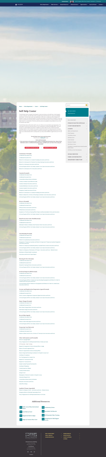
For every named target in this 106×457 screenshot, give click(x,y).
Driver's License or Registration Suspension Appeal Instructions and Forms (34, 295)
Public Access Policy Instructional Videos (30, 407)
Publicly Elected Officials (76, 123)
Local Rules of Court (27, 411)
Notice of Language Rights (24, 339)
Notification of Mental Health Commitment (28, 252)
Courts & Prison (92, 4)
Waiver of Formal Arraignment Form (26, 348)
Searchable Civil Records (51, 411)
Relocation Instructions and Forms (26, 381)
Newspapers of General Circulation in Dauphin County (30, 375)
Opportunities (83, 4)
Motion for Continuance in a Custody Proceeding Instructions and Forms (34, 159)
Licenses (100, 4)
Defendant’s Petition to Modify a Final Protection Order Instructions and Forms (35, 224)
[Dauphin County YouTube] (31, 451)
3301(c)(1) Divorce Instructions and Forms (27, 207)
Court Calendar (71, 139)
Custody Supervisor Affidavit (25, 368)
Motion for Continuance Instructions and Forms (29, 164)
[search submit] (86, 105)
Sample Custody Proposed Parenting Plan (27, 364)
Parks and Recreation (75, 157)
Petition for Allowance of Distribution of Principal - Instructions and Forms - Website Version (38, 250)
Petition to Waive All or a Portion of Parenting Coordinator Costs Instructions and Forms (37, 194)
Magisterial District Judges (28, 415)
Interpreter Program (72, 142)
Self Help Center (71, 111)
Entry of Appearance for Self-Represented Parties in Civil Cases (32, 394)
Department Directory (75, 159)
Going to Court (22, 372)
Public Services (54, 4)
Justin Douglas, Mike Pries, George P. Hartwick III (85, 1)
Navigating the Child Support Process (52, 419)
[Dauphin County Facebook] (28, 451)
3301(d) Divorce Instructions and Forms (27, 209)
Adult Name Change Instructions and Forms (28, 309)
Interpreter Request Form (24, 377)
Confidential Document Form (25, 157)
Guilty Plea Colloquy (23, 383)
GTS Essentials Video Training (52, 415)
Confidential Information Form (25, 155)
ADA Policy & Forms (72, 144)
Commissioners (65, 1)
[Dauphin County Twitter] (34, 451)
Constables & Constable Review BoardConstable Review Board (77, 147)
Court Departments (74, 126)
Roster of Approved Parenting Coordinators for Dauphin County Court (34, 352)
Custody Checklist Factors (24, 370)
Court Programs (71, 133)
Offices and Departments (73, 131)
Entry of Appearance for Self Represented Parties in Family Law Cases (33, 341)
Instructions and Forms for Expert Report (27, 254)
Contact (31, 454)
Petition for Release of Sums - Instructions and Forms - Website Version (34, 390)
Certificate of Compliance (24, 355)
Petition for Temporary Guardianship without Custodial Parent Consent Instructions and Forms (39, 245)
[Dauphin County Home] (31, 436)
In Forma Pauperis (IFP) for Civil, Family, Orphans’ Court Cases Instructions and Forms (37, 166)
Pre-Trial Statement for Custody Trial (27, 357)
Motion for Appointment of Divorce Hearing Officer (29, 350)
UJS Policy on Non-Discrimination (75, 149)
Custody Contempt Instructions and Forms (28, 183)
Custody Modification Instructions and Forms (28, 186)
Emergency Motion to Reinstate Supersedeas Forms (30, 392)
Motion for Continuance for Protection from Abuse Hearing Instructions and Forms (36, 162)
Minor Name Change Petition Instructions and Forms (30, 307)
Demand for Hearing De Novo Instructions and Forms (30, 265)
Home (20, 106)
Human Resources (64, 4)
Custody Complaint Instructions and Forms (28, 188)
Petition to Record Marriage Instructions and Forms (30, 321)
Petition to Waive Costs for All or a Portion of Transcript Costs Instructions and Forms (37, 333)
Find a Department (44, 4)
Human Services (74, 4)
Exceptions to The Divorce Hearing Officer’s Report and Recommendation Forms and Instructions (39, 212)
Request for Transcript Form (25, 361)
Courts (36, 106)
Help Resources (71, 113)
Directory (99, 1)
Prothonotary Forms (49, 407)
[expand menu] (68, 4)
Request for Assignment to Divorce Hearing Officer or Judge (31, 346)
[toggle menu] (87, 123)
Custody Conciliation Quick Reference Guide (28, 181)
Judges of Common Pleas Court (29, 419)
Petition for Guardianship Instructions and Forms (29, 239)
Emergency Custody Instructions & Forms (27, 190)
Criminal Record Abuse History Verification (28, 179)
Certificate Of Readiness (24, 366)
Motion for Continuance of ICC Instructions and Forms (30, 168)
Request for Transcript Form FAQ (26, 359)
